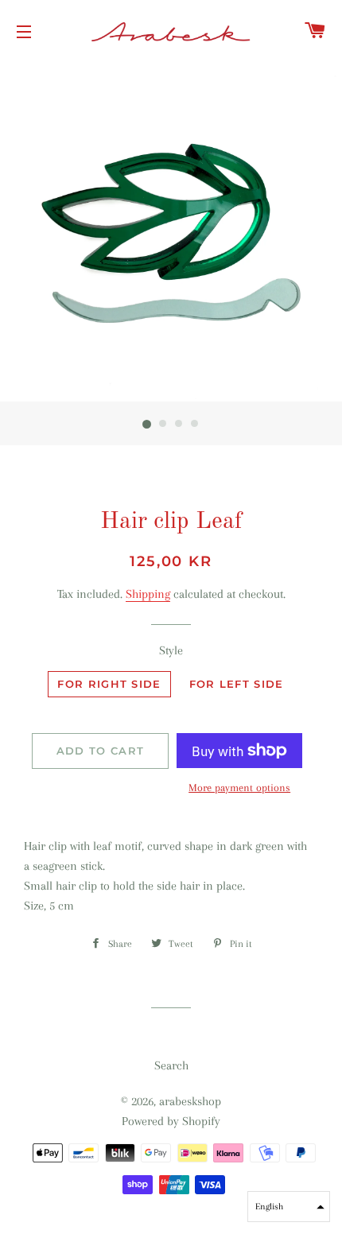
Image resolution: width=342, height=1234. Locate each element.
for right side (109, 683)
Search (171, 1065)
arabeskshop (190, 1101)
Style (171, 650)
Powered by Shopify (171, 1121)
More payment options (239, 788)
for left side (236, 683)
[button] (288, 1206)
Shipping (148, 594)
